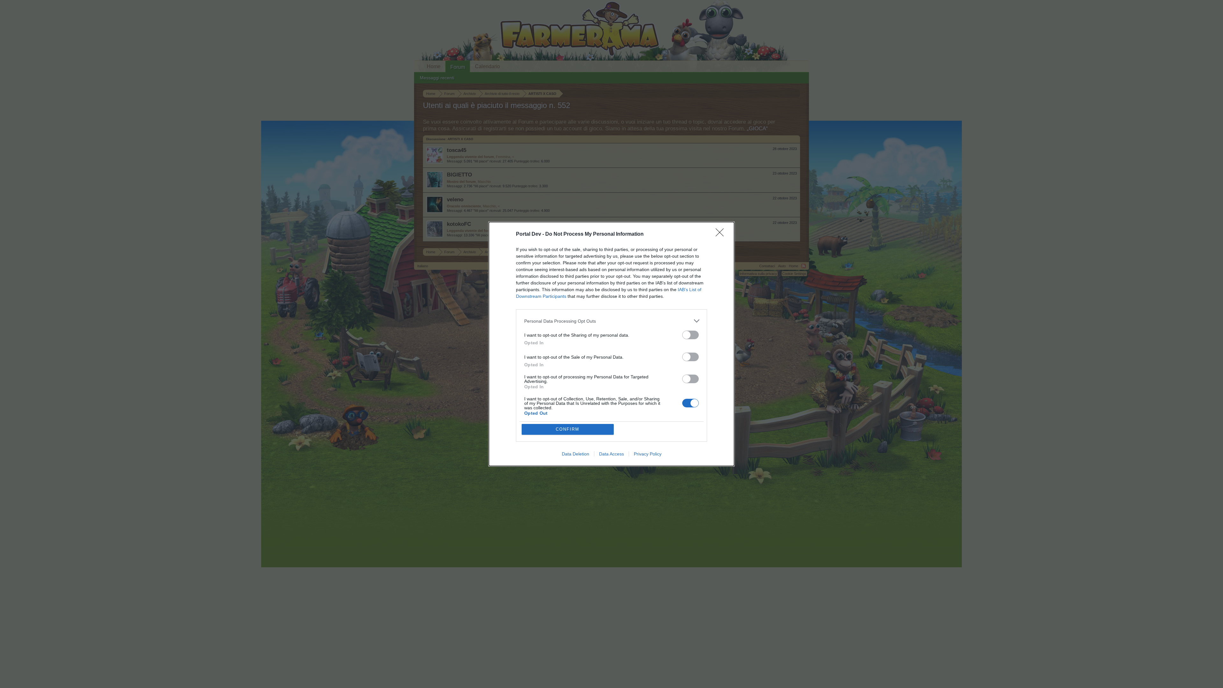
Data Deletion (575, 453)
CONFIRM (567, 429)
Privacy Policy (648, 453)
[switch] (690, 335)
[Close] (722, 234)
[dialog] (611, 344)
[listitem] (611, 321)
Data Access (611, 453)
